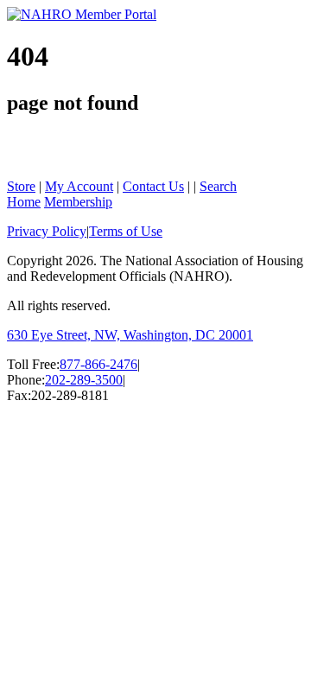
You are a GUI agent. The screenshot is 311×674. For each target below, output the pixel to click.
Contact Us (153, 186)
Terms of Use (125, 231)
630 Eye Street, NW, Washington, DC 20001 (130, 334)
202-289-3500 (84, 379)
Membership (78, 201)
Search (218, 186)
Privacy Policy (46, 231)
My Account (79, 186)
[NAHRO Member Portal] (81, 14)
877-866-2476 (98, 364)
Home (24, 201)
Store (21, 186)
